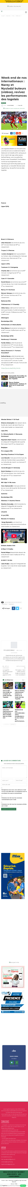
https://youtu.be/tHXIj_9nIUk (10, 368)
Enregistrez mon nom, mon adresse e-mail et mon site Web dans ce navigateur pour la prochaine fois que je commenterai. (14, 791)
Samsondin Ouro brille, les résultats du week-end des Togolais (18, 377)
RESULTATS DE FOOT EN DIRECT (14, 1172)
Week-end (5, 682)
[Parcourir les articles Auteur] (14, 645)
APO (19, 1174)
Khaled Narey (4, 604)
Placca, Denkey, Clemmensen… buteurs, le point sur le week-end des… (17, 384)
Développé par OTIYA (14, 1065)
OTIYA (16, 1184)
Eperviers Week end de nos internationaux (13, 602)
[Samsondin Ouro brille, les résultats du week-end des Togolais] (4, 377)
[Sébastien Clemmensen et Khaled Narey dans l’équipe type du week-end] (8, 704)
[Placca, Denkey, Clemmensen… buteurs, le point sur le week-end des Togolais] (4, 384)
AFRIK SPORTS (12, 1174)
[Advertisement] (14, 31)
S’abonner (23, 1185)
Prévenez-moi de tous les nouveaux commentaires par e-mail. (12, 798)
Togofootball (11, 604)
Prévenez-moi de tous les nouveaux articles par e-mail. (14, 805)
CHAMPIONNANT (14, 1176)
